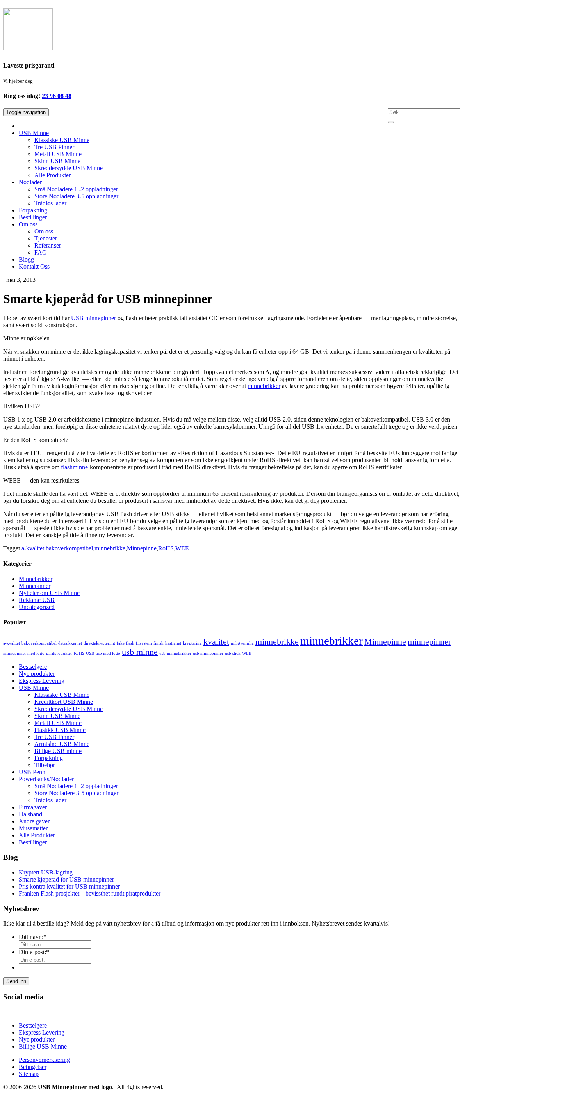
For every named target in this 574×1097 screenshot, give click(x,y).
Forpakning (33, 210)
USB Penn (32, 772)
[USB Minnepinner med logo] (28, 46)
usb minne (140, 652)
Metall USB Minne (58, 154)
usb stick (233, 653)
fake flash (125, 643)
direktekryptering (99, 643)
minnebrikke (109, 548)
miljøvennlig (242, 643)
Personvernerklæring (44, 1059)
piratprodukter (59, 653)
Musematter (33, 828)
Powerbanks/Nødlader (46, 779)
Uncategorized (37, 607)
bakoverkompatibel (69, 548)
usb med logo (108, 653)
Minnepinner (34, 585)
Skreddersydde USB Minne (68, 168)
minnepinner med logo (24, 653)
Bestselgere (33, 666)
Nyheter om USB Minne (49, 592)
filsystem (144, 643)
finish (158, 643)
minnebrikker (264, 386)
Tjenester (45, 238)
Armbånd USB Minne (61, 744)
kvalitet (216, 641)
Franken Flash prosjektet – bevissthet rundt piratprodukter (89, 893)
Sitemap (29, 1073)
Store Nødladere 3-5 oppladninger (76, 196)
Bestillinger (33, 217)
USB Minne (34, 133)
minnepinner (429, 641)
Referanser (47, 245)
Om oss (28, 224)
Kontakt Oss (34, 266)
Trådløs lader (50, 203)
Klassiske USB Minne (61, 140)
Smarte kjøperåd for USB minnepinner (66, 879)
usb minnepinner (208, 653)
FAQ (40, 252)
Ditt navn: (32, 936)
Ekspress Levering (41, 680)
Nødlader (30, 182)
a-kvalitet (32, 548)
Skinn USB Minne (57, 161)
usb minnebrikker (175, 653)
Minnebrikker (35, 578)
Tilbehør (44, 765)
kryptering (192, 643)
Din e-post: (34, 952)
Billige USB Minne (43, 1046)
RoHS (166, 548)
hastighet (173, 643)
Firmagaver (33, 807)
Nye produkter (37, 673)
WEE (182, 548)
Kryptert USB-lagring (46, 872)
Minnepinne (142, 548)
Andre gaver (34, 821)
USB (90, 653)
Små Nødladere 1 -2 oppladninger (76, 189)
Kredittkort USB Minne (63, 701)
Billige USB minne (58, 751)
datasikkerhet (70, 643)
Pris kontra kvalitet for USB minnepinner (69, 886)
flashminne (74, 467)
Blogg (26, 259)
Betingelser (32, 1066)
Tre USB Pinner (54, 147)
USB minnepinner (93, 318)
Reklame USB (37, 600)
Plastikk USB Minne (60, 730)
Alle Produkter (52, 175)
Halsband (30, 814)
